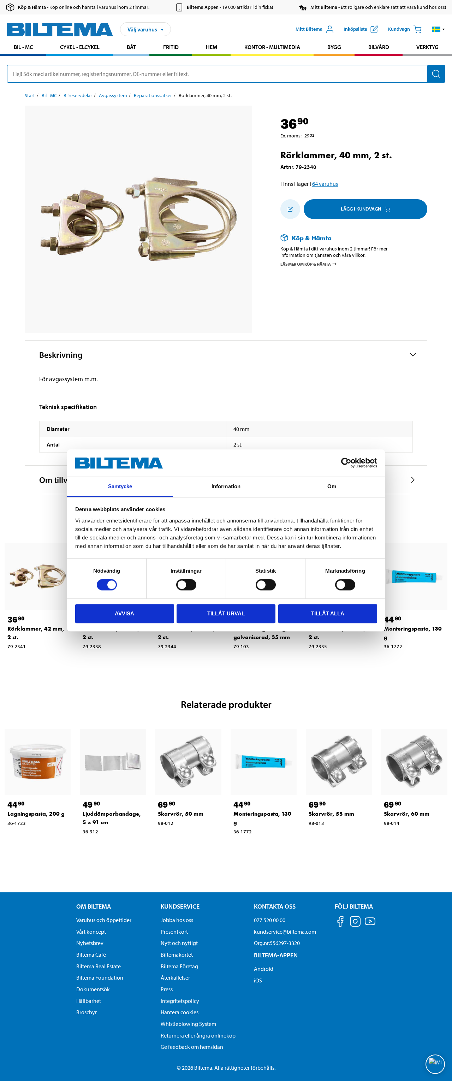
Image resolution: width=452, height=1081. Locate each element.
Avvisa (124, 613)
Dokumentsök (93, 989)
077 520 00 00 (269, 919)
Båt (131, 47)
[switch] (186, 584)
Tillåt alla (327, 613)
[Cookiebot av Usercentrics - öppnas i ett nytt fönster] (346, 463)
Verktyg (427, 47)
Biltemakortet (177, 954)
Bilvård (378, 47)
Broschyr (86, 1012)
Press (167, 989)
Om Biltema (93, 906)
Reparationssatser (153, 95)
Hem (211, 47)
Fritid (171, 47)
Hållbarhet (88, 1000)
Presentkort (174, 931)
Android (263, 968)
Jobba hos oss (177, 919)
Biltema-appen (276, 955)
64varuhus (325, 183)
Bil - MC (23, 47)
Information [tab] (226, 486)
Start (30, 95)
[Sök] (436, 74)
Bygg (334, 47)
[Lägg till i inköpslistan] (290, 209)
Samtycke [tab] (120, 486)
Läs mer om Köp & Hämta (305, 264)
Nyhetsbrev (89, 942)
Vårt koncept (91, 931)
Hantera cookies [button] (179, 1012)
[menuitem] (23, 48)
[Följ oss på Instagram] (355, 922)
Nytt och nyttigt (179, 942)
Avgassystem (113, 95)
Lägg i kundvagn (361, 209)
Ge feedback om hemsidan (192, 1046)
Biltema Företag (179, 966)
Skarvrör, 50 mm (180, 813)
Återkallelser (175, 977)
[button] (438, 29)
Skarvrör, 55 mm (331, 813)
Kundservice (180, 906)
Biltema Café (91, 954)
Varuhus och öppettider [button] (103, 919)
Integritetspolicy (180, 1000)
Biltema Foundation (99, 977)
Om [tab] (331, 486)
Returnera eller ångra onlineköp (198, 1035)
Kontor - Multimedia (272, 47)
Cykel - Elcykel (80, 47)
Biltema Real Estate (98, 966)
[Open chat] (435, 1064)
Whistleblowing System (188, 1023)
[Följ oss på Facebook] (340, 922)
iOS (258, 980)
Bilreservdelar (78, 95)
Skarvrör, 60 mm (406, 813)
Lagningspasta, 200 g (36, 813)
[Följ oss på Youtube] (370, 925)
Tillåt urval (226, 613)
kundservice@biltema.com (285, 931)
